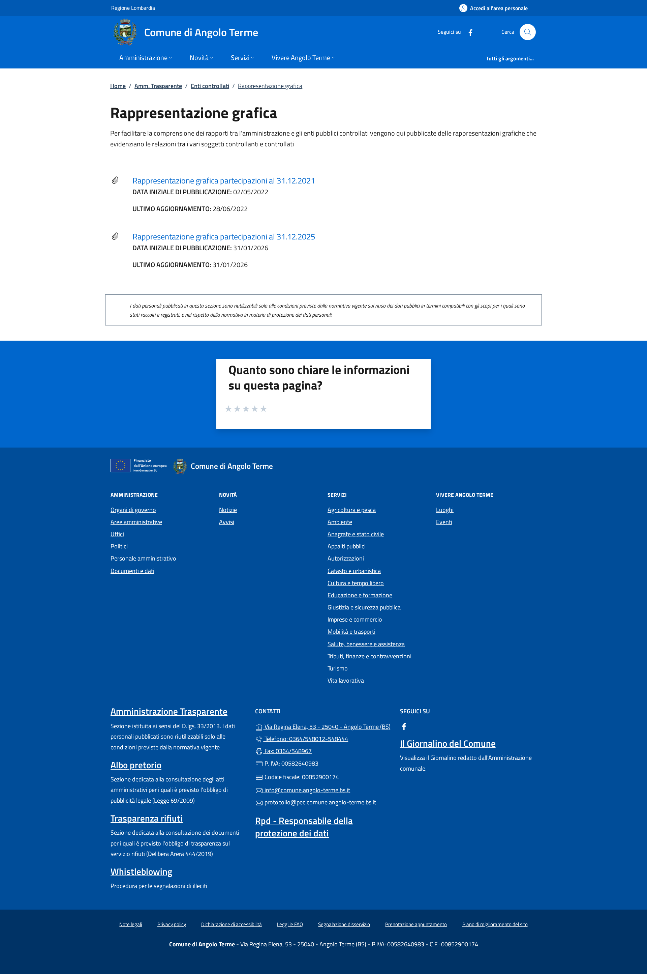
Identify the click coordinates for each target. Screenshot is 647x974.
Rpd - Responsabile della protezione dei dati (304, 826)
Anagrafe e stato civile (356, 534)
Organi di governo (133, 509)
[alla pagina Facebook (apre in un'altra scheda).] (467, 32)
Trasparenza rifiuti (147, 818)
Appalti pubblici (347, 546)
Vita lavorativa (346, 680)
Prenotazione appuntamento (416, 924)
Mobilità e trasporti (351, 631)
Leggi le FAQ (290, 924)
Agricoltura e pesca (352, 509)
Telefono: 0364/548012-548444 (305, 738)
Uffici (117, 534)
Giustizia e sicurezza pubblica (364, 607)
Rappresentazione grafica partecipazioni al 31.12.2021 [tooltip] (223, 180)
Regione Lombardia (133, 7)
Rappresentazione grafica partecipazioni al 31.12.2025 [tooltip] (223, 236)
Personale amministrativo (143, 558)
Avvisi (226, 521)
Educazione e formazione (360, 595)
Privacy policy (171, 924)
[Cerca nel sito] (528, 32)
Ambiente (340, 521)
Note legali (130, 924)
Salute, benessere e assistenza (366, 644)
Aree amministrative (136, 521)
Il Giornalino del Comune (448, 743)
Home (118, 85)
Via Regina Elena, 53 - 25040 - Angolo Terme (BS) (327, 726)
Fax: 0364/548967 (287, 750)
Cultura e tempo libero (356, 583)
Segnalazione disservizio (344, 924)
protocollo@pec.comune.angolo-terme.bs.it (319, 802)
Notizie (228, 509)
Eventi (444, 521)
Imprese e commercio (355, 619)
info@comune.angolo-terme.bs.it (306, 790)
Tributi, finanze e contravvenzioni (369, 656)
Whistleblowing (141, 871)
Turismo (338, 668)
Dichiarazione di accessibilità (231, 924)
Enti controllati (210, 85)
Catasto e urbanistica (354, 570)
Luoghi (445, 509)
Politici (119, 546)
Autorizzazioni (346, 558)
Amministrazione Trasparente (169, 711)
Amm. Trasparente (158, 85)
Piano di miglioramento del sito (495, 924)
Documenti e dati (132, 570)
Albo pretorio (136, 765)
